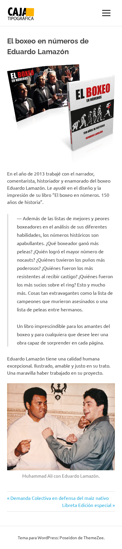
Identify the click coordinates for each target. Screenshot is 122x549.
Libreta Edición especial (86, 505)
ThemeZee (94, 537)
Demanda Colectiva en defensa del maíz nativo (59, 498)
